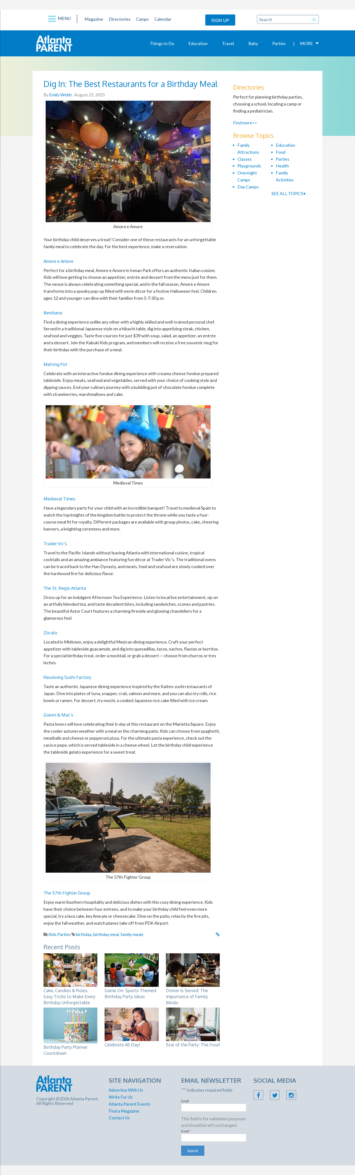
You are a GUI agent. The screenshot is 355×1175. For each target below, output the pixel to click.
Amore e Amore (58, 261)
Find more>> (245, 122)
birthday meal (106, 934)
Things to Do (162, 43)
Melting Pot (55, 364)
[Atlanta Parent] (54, 43)
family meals (132, 934)
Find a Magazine (124, 1111)
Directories (119, 19)
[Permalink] (218, 934)
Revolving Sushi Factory (67, 677)
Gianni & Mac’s (58, 714)
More (306, 43)
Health (282, 165)
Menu (64, 18)
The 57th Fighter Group (66, 893)
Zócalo (50, 632)
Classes (244, 159)
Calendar (162, 19)
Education (198, 43)
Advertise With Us (126, 1090)
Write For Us (121, 1097)
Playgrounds (249, 165)
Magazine (94, 19)
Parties (279, 43)
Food (280, 152)
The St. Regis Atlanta (64, 588)
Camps (142, 19)
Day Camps (248, 186)
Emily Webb (60, 94)
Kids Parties (59, 934)
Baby (253, 43)
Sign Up (220, 20)
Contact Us (119, 1117)
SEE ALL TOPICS (287, 193)
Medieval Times (59, 498)
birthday (84, 934)
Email (185, 1101)
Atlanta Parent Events (129, 1104)
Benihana (52, 312)
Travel (228, 43)
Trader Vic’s (55, 543)
